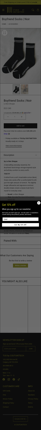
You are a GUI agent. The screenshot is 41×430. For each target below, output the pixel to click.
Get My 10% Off (20, 225)
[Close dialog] (38, 202)
